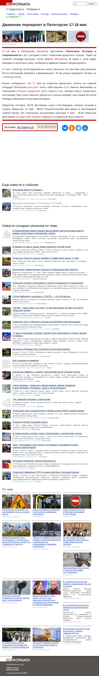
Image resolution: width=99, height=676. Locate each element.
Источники (32, 14)
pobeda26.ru (11, 44)
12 (66, 87)
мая (8, 69)
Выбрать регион (12, 670)
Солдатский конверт (29, 116)
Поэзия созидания (28, 91)
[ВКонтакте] (65, 128)
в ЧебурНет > (13, 17)
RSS (25, 673)
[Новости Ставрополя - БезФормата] (15, 3)
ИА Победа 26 (25, 127)
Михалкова (61, 59)
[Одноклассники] (72, 128)
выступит (33, 87)
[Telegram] (78, 128)
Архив (21, 14)
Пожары (74, 14)
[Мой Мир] (85, 128)
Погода (45, 14)
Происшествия (59, 14)
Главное (10, 14)
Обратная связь (12, 668)
